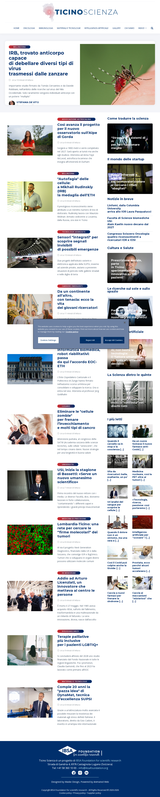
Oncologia (29, 28)
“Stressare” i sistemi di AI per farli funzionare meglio (128, 143)
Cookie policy (65, 793)
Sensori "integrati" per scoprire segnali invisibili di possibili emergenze (77, 243)
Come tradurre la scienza (128, 118)
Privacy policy (79, 793)
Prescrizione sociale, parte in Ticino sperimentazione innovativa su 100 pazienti (126, 269)
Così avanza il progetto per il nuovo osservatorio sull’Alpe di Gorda (78, 131)
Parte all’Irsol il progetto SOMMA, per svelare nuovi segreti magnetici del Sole (129, 315)
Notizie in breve (120, 199)
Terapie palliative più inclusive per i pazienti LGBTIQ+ (77, 641)
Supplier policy (94, 793)
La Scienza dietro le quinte (129, 375)
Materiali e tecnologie (69, 28)
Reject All (90, 340)
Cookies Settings (48, 340)
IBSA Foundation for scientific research (98, 760)
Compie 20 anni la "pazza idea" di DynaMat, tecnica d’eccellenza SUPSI (74, 693)
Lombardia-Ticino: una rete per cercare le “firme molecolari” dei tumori (78, 530)
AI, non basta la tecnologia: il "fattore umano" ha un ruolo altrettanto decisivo (126, 356)
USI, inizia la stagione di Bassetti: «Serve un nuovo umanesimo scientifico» (77, 476)
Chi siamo (129, 28)
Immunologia (46, 28)
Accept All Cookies (113, 340)
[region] (81, 334)
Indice (141, 28)
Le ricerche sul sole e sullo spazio (128, 290)
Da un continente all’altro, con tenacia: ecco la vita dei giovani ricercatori (77, 299)
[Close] (124, 322)
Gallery (116, 28)
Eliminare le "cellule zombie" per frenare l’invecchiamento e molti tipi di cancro (76, 419)
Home (17, 28)
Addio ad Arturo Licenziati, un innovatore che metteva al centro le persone (76, 586)
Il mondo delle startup (125, 159)
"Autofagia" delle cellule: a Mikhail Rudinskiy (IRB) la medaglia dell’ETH (76, 187)
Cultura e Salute (120, 248)
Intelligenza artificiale (96, 28)
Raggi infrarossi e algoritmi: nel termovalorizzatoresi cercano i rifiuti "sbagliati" (128, 181)
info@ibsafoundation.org (93, 768)
